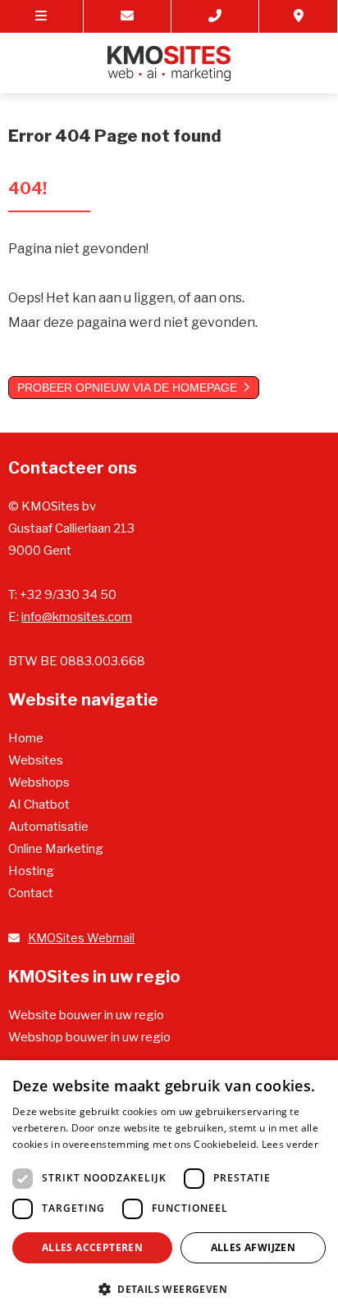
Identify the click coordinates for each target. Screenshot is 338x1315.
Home (25, 738)
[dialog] (169, 1187)
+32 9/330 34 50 (68, 594)
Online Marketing (55, 848)
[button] (169, 1288)
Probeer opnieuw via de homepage (127, 387)
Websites (35, 760)
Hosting (31, 871)
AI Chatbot (39, 804)
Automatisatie (48, 826)
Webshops (39, 782)
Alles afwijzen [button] (253, 1247)
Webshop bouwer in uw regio (89, 1037)
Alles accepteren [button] (92, 1247)
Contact (30, 893)
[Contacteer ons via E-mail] (127, 16)
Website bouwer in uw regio (86, 1015)
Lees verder (290, 1144)
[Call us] (215, 16)
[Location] (298, 16)
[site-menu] (42, 16)
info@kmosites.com (76, 617)
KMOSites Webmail (81, 938)
